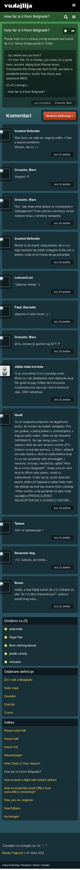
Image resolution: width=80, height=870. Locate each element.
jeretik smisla (18, 653)
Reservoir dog (25, 553)
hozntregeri (11, 816)
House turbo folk (15, 730)
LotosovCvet (24, 277)
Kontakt (45, 865)
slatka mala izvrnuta (29, 366)
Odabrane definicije (19, 672)
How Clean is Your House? (22, 763)
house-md (11, 747)
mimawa (15, 662)
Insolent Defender (27, 131)
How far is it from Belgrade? (27, 16)
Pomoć (36, 865)
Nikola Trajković (12, 853)
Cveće (8, 712)
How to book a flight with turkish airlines (30, 780)
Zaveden (10, 696)
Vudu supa (11, 688)
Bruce (19, 583)
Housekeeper (13, 755)
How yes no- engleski (18, 800)
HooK (19, 415)
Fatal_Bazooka (25, 307)
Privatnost (26, 865)
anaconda (15, 629)
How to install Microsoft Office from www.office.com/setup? (27, 789)
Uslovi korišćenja (10, 865)
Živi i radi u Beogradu (18, 679)
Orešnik (9, 704)
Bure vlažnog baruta (22, 645)
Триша (19, 523)
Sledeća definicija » (59, 115)
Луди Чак (15, 637)
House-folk (11, 738)
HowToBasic (12, 808)
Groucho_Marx (63, 103)
